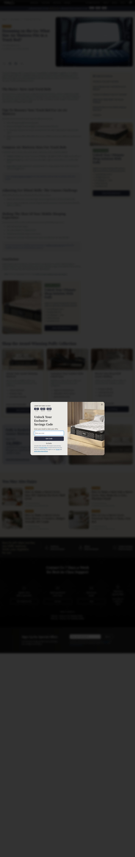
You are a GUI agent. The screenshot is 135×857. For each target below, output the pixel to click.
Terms (57, 449)
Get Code (49, 438)
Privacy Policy (43, 448)
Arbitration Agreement (41, 451)
